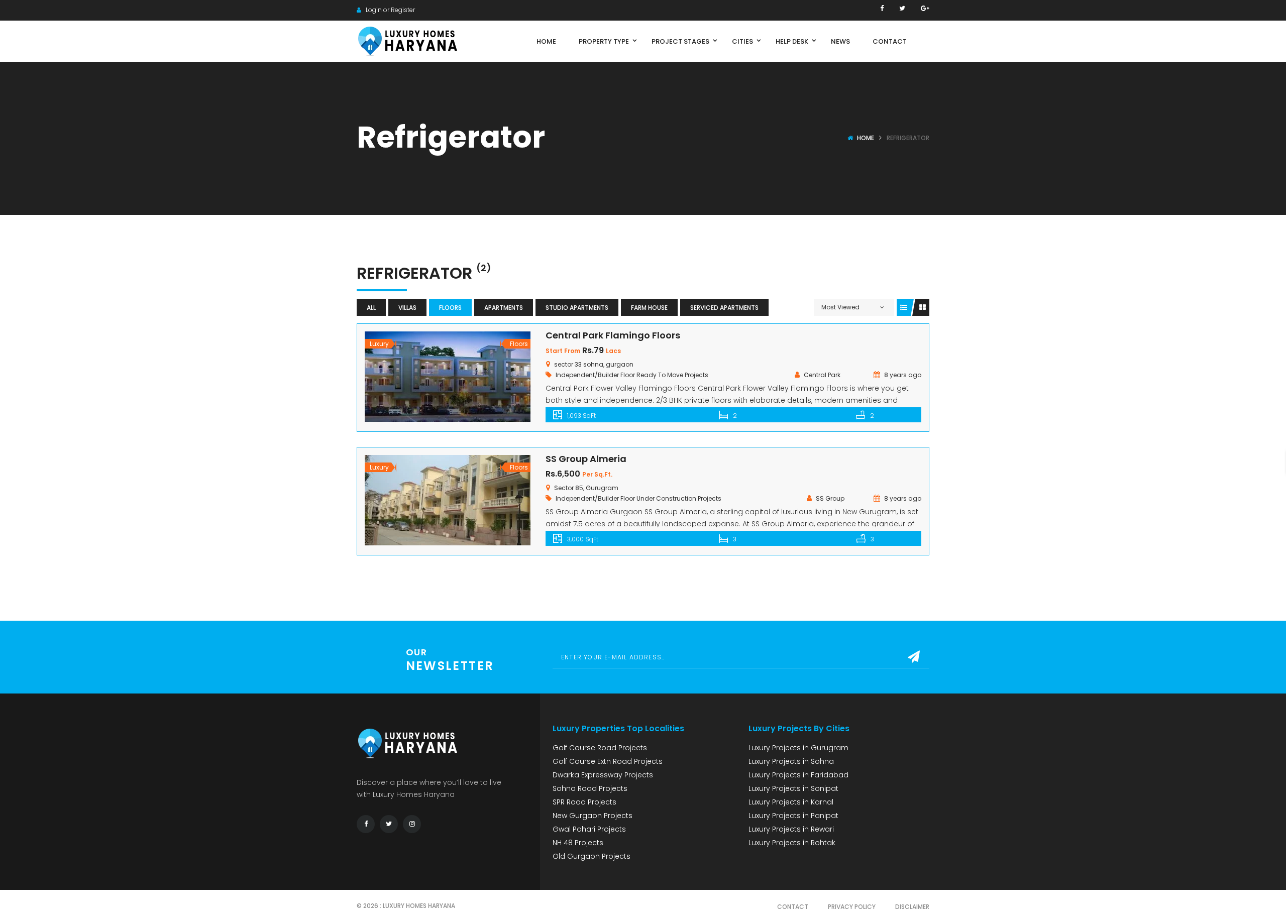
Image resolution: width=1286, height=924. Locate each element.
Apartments (503, 307)
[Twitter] (902, 8)
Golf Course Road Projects (600, 748)
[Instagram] (412, 824)
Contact (792, 906)
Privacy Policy (852, 906)
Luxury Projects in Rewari (791, 829)
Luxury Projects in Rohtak (791, 843)
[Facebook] (882, 8)
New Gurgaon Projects (592, 816)
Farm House (649, 307)
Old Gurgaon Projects (591, 856)
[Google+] (925, 8)
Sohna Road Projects (590, 788)
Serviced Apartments (724, 307)
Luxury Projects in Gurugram (798, 748)
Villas (407, 307)
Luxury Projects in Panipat (793, 816)
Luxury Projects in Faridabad (798, 775)
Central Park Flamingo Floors (613, 335)
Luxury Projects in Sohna (791, 761)
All (371, 307)
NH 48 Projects (578, 843)
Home (865, 138)
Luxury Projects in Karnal (790, 802)
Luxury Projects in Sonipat (793, 788)
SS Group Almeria (586, 458)
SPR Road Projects (584, 802)
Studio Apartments (577, 307)
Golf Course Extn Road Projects (608, 761)
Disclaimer (912, 906)
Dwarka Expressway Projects (603, 775)
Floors (450, 307)
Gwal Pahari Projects (589, 829)
